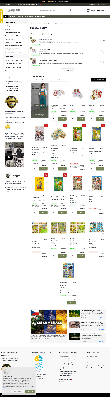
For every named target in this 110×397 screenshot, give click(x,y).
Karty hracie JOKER (75, 109)
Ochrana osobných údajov (67, 358)
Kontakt (62, 366)
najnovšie (50, 80)
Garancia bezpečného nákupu (14, 71)
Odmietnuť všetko (17, 391)
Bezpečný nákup (29, 16)
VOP (10, 16)
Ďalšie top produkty (68, 70)
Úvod (32, 23)
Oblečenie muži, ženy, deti (12, 32)
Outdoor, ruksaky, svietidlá (13, 42)
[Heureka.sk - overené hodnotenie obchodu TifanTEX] (8, 125)
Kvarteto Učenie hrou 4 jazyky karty (57, 156)
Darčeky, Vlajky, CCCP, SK (12, 49)
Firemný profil (63, 368)
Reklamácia (38, 16)
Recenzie (20, 16)
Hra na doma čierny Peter (58, 199)
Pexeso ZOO (54, 246)
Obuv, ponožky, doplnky (12, 36)
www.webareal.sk (18, 395)
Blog (43, 16)
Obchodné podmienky (66, 362)
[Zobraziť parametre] (98, 79)
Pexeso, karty (71, 23)
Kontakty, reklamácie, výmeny (14, 60)
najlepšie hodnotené (61, 80)
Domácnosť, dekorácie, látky (13, 52)
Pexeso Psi (73, 202)
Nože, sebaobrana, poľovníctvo (14, 45)
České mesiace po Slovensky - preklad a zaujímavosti (48, 335)
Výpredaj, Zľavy (9, 29)
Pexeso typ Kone (36, 247)
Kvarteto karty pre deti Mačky (38, 153)
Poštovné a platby (65, 356)
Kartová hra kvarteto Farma (95, 152)
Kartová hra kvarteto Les (77, 156)
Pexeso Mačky (93, 204)
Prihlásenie (92, 4)
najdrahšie (43, 80)
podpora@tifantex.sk (14, 184)
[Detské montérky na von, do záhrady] (39, 100)
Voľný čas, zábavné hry (59, 23)
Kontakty (14, 16)
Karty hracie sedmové (95, 109)
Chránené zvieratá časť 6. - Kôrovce (91, 322)
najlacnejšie (34, 80)
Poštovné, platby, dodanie (13, 64)
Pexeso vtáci (92, 247)
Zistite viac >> (9, 113)
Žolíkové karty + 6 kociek (58, 109)
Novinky (7, 26)
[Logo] (14, 10)
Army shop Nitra (9, 39)
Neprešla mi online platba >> (13, 67)
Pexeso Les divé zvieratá (77, 246)
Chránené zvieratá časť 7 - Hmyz (90, 310)
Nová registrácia (102, 4)
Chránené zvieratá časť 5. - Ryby (90, 334)
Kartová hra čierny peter (39, 200)
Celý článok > (62, 341)
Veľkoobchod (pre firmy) (66, 373)
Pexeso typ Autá (65, 293)
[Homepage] (6, 16)
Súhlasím (30, 392)
